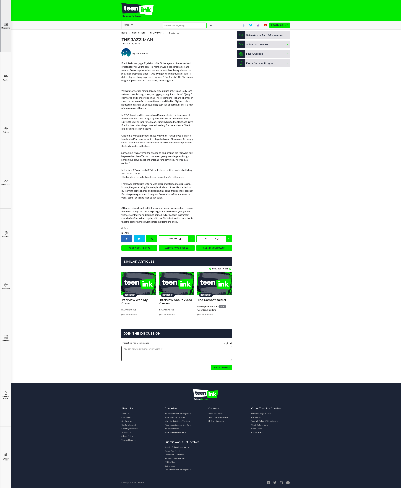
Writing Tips (170, 462)
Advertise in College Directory (177, 421)
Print (126, 228)
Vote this (217, 239)
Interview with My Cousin (134, 301)
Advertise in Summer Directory (178, 425)
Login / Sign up (279, 25)
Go (210, 25)
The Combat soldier (211, 300)
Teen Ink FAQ (127, 432)
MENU (127, 25)
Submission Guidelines (174, 454)
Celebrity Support (128, 425)
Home (124, 33)
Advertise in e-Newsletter (175, 432)
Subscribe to (264, 35)
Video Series (256, 428)
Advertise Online (172, 428)
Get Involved (170, 466)
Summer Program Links (261, 413)
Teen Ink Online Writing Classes (264, 421)
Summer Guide (5, 397)
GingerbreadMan (209, 306)
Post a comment (138, 248)
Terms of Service (128, 440)
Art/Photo (6, 289)
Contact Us (126, 417)
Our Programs (127, 421)
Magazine (5, 28)
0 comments (130, 314)
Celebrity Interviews (129, 428)
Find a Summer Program (260, 63)
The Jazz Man (173, 33)
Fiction (6, 132)
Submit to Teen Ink (257, 44)
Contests (6, 341)
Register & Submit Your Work (177, 447)
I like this (180, 239)
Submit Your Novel (172, 451)
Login (226, 343)
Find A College (254, 53)
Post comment (221, 367)
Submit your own (213, 248)
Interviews (155, 33)
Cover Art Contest (215, 413)
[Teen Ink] (140, 10)
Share (125, 233)
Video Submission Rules (175, 458)
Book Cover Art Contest (218, 417)
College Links (256, 417)
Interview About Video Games (175, 301)
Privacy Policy (127, 436)
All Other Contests (216, 421)
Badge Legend (257, 432)
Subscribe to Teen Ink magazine (178, 469)
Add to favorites (175, 248)
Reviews (5, 236)
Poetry (6, 80)
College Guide (6, 459)
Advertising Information (175, 417)
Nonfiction (5, 184)
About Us (125, 413)
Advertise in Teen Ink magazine (178, 413)
